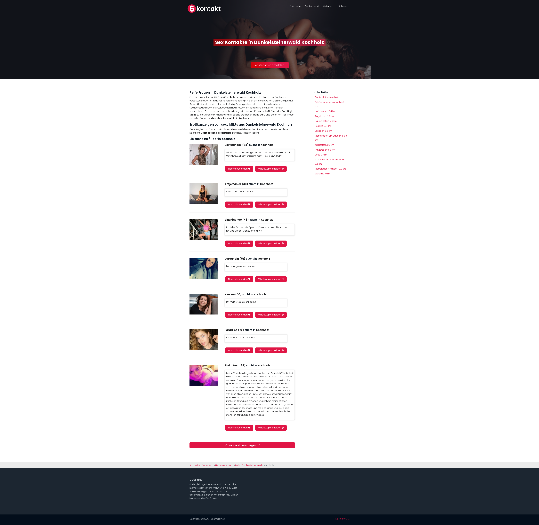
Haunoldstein (326, 121)
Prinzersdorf (325, 149)
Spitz (321, 154)
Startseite (295, 6)
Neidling (323, 126)
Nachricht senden (238, 168)
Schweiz (343, 6)
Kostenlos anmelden (269, 65)
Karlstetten (324, 145)
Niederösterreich (224, 465)
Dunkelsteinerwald (327, 97)
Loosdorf (323, 130)
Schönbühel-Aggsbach (329, 104)
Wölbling (322, 173)
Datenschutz (342, 518)
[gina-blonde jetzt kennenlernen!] (203, 229)
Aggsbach (324, 116)
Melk (237, 465)
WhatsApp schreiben (270, 168)
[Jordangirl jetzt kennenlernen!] (203, 268)
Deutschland (312, 6)
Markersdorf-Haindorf (330, 168)
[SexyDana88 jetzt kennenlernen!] (203, 154)
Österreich (328, 6)
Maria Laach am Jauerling (331, 138)
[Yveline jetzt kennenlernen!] (203, 304)
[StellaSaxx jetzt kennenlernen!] (203, 375)
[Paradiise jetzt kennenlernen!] (203, 339)
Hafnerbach (325, 111)
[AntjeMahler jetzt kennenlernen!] (203, 193)
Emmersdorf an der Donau (329, 161)
